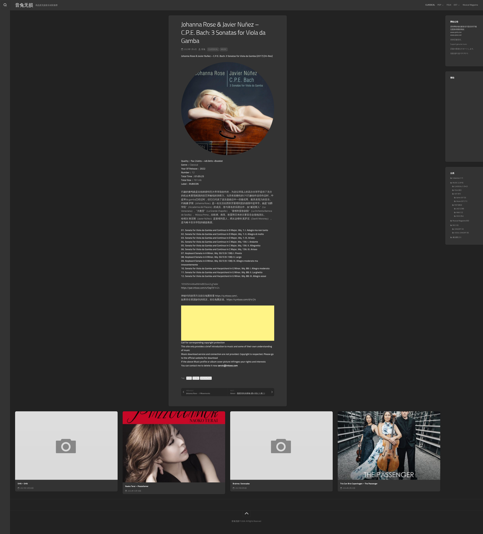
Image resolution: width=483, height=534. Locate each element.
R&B (457, 212)
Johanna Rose (206, 378)
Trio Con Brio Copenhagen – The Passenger (358, 483)
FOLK (449, 5)
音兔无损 (24, 5)
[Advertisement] (227, 323)
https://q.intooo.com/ (226, 295)
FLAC (189, 378)
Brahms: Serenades (241, 483)
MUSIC (224, 49)
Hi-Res (195, 378)
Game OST (460, 198)
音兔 (203, 49)
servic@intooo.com (228, 365)
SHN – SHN (23, 483)
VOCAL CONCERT (460, 233)
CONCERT (457, 229)
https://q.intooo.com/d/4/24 (241, 299)
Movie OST (460, 201)
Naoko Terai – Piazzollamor (136, 486)
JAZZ (458, 209)
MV (454, 225)
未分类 (455, 237)
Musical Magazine (470, 5)
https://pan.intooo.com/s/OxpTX (197, 287)
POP (439, 5)
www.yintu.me (455, 32)
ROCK (458, 216)
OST (455, 5)
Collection (456, 178)
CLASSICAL (430, 5)
